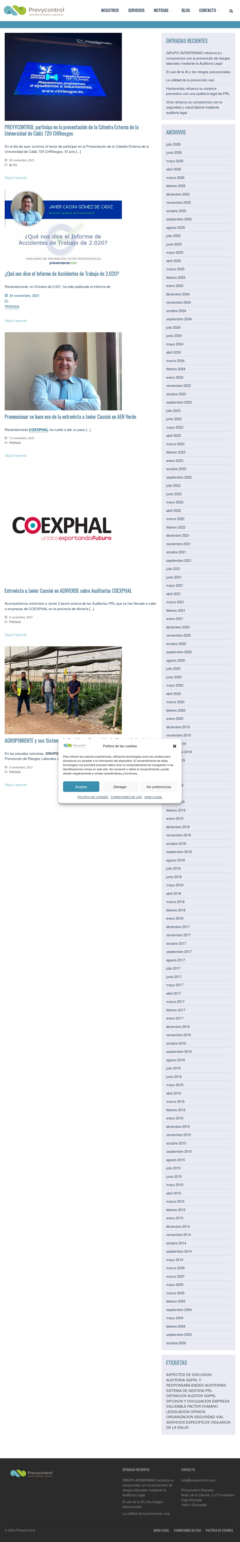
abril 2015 (173, 1193)
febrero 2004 (175, 1326)
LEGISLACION (177, 1411)
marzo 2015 (175, 1201)
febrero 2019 (175, 810)
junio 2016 (174, 1076)
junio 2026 (174, 152)
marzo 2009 (175, 1267)
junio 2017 (174, 976)
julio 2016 (173, 1068)
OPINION (197, 1411)
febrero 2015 (175, 1209)
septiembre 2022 (179, 477)
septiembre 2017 (179, 951)
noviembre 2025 (178, 202)
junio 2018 (174, 876)
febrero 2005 (175, 1301)
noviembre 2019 (178, 735)
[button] (174, 746)
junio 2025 (174, 244)
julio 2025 (173, 235)
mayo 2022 (174, 501)
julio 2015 (173, 1167)
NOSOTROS (110, 10)
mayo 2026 (174, 160)
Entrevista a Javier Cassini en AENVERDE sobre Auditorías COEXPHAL (68, 590)
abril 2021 (173, 593)
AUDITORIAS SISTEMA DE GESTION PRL (196, 1388)
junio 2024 (174, 335)
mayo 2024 (174, 343)
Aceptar (81, 786)
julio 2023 (173, 410)
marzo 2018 (175, 901)
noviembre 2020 (178, 635)
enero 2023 (174, 460)
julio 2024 (173, 327)
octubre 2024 (176, 310)
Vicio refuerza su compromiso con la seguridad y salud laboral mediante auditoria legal (194, 107)
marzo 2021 (175, 601)
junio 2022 (174, 493)
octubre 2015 (176, 1143)
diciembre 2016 (178, 1026)
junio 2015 (174, 1176)
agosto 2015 (175, 1159)
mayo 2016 (174, 1084)
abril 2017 (173, 993)
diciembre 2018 (178, 826)
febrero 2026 (175, 185)
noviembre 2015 (178, 1134)
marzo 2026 (175, 177)
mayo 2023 (174, 427)
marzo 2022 (175, 518)
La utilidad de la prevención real (190, 79)
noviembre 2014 (178, 1234)
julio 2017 (173, 968)
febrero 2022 (175, 527)
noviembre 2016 (178, 1034)
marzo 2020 (175, 701)
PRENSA (12, 306)
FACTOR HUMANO (202, 1406)
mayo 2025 (174, 252)
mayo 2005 (174, 1284)
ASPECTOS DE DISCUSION (189, 1374)
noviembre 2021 (178, 543)
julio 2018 (173, 868)
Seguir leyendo (16, 177)
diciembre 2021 (178, 535)
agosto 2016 (175, 1059)
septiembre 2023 (179, 402)
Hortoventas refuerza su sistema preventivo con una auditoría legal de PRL (198, 91)
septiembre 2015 (179, 1151)
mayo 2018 (174, 884)
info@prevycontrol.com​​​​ (198, 1480)
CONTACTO (207, 10)
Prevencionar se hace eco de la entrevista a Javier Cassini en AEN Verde (70, 416)
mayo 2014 (174, 1259)
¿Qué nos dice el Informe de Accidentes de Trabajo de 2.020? (62, 273)
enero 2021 (174, 618)
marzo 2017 (175, 1001)
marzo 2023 (175, 443)
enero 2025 (174, 285)
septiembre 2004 (179, 1309)
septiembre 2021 (179, 560)
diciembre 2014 (178, 1226)
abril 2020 (173, 693)
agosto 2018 (175, 860)
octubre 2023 (176, 393)
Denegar (120, 786)
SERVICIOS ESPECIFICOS (188, 1422)
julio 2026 (173, 144)
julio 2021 (173, 568)
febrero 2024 (175, 368)
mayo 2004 (174, 1317)
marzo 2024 (175, 360)
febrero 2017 (175, 1009)
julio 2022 (173, 485)
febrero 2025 (175, 277)
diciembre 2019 (178, 726)
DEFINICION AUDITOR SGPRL (191, 1395)
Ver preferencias (158, 786)
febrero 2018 (175, 909)
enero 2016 (174, 1117)
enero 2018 (174, 918)
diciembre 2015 (178, 1126)
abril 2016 (173, 1093)
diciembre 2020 (178, 626)
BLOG (186, 10)
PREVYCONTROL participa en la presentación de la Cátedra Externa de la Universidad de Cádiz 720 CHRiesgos (72, 130)
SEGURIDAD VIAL (209, 1416)
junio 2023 (174, 418)
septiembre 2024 (179, 318)
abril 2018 (173, 893)
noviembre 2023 (178, 385)
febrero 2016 (175, 1109)
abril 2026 (173, 168)
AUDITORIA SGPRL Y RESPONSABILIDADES (185, 1382)
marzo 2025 (175, 268)
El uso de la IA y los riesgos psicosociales (198, 71)
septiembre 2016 (179, 1051)
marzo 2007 (175, 1276)
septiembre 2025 (179, 218)
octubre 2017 (176, 943)
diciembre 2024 (178, 293)
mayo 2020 (174, 685)
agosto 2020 (175, 660)
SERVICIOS (136, 10)
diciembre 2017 (178, 926)
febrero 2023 (175, 452)
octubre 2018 (176, 843)
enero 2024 (174, 377)
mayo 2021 (174, 585)
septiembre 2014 (179, 1251)
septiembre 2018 (179, 851)
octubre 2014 (176, 1242)
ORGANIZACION (179, 1416)
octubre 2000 (176, 1342)
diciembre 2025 (178, 194)
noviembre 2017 (178, 934)
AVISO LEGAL (153, 797)
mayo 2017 (174, 984)
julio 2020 (173, 668)
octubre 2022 (176, 468)
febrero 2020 (175, 710)
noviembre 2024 (178, 302)
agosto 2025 (175, 227)
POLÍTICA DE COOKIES (93, 797)
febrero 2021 (175, 610)
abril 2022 (173, 510)
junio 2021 (174, 576)
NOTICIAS (161, 10)
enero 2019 (174, 818)
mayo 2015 (174, 1184)
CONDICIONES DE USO (126, 797)
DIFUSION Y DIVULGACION (188, 1400)
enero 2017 (174, 1018)
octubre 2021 (176, 551)
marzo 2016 (175, 1101)
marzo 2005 (175, 1292)
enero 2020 (174, 718)
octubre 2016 (176, 1043)
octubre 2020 (176, 643)
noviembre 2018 (178, 834)
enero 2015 (174, 1217)
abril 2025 (173, 260)
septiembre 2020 (179, 651)
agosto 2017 (175, 959)
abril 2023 (173, 435)
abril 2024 (173, 352)
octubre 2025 (176, 210)
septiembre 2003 (179, 1334)
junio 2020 (174, 676)
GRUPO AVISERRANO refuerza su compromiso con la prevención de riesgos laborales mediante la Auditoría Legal (198, 58)
